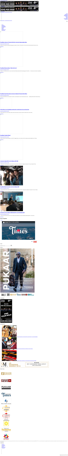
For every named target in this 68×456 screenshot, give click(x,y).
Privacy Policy (4, 447)
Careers (3, 446)
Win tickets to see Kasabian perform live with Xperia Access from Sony (14, 109)
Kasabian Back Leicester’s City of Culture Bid (9, 186)
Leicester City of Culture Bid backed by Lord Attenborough (12, 212)
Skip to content (2, 0)
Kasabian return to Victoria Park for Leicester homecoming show (13, 42)
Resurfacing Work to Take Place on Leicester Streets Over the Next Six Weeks (26, 360)
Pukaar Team (2, 69)
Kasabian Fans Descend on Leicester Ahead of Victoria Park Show (13, 93)
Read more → (2, 46)
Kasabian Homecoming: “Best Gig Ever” (8, 67)
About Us (3, 444)
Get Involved (3, 445)
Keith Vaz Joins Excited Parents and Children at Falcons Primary (25, 348)
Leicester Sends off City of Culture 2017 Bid (9, 161)
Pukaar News (2, 162)
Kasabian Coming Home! (5, 135)
